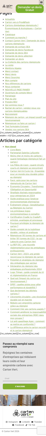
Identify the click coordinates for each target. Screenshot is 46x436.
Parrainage (10, 95)
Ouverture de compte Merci (18, 92)
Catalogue (10, 34)
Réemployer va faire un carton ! (20, 123)
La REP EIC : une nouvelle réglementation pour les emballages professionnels (27, 247)
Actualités (10, 19)
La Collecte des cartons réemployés (22, 62)
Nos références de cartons (18, 83)
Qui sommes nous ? (14, 105)
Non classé (10, 146)
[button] (41, 2)
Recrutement (11, 114)
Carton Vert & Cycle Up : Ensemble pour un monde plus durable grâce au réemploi (27, 174)
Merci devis (10, 74)
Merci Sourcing (12, 77)
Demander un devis (14, 59)
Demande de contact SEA (17, 46)
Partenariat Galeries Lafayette (24, 152)
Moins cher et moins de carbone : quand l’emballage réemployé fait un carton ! (27, 158)
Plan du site (10, 99)
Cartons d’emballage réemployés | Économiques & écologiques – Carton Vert (23, 28)
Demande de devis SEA (16, 53)
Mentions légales (13, 68)
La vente (9, 65)
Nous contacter (12, 86)
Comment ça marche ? (16, 37)
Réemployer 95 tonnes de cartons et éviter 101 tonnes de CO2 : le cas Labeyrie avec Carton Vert (28, 238)
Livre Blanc (15, 149)
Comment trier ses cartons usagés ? (27, 309)
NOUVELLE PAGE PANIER (17, 89)
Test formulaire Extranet (16, 126)
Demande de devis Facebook (19, 50)
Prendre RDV (11, 102)
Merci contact (12, 71)
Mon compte (11, 80)
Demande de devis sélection (18, 56)
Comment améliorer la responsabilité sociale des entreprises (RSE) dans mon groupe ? (28, 315)
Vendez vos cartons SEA (17, 129)
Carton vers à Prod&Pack (17, 22)
